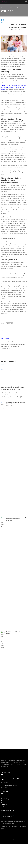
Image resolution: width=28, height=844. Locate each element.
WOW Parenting (13, 29)
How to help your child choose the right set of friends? (15, 632)
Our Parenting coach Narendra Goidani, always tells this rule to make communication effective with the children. (13, 87)
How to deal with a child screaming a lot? (10, 785)
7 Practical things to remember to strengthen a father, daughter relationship (16, 403)
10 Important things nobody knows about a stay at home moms (12, 388)
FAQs (2, 806)
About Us (3, 802)
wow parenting (10, 323)
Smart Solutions (5, 797)
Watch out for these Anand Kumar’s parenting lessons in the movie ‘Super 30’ (16, 518)
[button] (27, 1)
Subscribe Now (7, 816)
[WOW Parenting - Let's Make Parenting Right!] (4, 2)
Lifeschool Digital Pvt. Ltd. (13, 839)
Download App (5, 799)
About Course (4, 800)
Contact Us (4, 804)
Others (20, 29)
